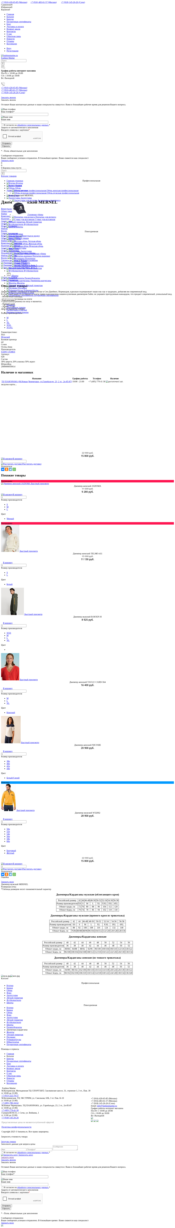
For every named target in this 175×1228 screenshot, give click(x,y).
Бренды (10, 19)
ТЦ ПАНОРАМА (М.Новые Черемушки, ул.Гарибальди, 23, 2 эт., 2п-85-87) (37, 381)
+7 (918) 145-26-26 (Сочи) (73, 2)
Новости (11, 39)
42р (8, 766)
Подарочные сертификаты (19, 21)
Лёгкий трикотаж (15, 998)
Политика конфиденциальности (16, 1127)
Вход (9, 48)
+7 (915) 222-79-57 (10, 1095)
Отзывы (10, 41)
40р (8, 764)
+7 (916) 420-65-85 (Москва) (14, 2)
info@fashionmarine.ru (107, 1106)
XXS (9, 633)
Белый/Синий (13, 778)
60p (8, 841)
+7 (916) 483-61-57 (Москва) (43, 2)
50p (8, 829)
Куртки (10, 985)
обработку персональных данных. (33, 125)
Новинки (11, 305)
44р (8, 768)
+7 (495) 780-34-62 (10, 1103)
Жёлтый (10, 853)
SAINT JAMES (8, 352)
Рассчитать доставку (32, 464)
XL (8, 322)
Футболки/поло (14, 1000)
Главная (10, 14)
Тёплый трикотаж (15, 1034)
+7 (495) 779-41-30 (10, 1110)
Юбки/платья (13, 1042)
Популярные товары (16, 307)
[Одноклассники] (6, 469)
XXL (9, 325)
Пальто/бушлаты (14, 1027)
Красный (11, 712)
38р (8, 761)
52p (8, 831)
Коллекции (12, 44)
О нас (9, 34)
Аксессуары (12, 995)
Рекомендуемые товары (18, 312)
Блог (9, 24)
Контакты (11, 31)
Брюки (10, 988)
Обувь (9, 990)
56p (8, 836)
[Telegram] (10, 469)
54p (8, 834)
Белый (10, 584)
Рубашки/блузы (14, 1039)
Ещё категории (8, 300)
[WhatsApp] (14, 469)
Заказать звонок (8, 97)
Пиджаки (11, 1037)
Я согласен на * (27, 1152)
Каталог (10, 17)
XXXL (10, 327)
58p (8, 839)
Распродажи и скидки (17, 310)
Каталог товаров (9, 176)
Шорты (10, 1003)
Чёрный (10, 518)
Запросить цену (25, 1155)
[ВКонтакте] (2, 469)
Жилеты (10, 1032)
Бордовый (11, 850)
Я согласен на (27, 125)
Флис (9, 993)
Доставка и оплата (15, 26)
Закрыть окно (7, 160)
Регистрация (12, 51)
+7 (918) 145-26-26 (10, 1118)
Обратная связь (14, 36)
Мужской (5, 337)
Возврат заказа (13, 29)
